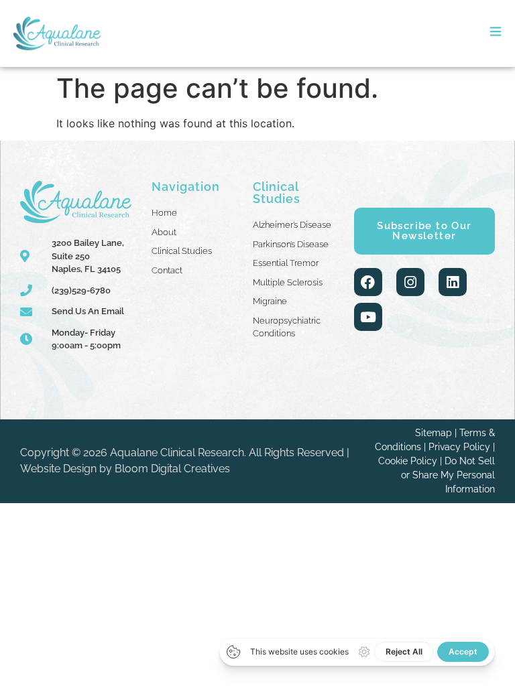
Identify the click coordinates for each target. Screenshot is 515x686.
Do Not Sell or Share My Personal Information (448, 475)
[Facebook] (368, 282)
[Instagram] (410, 282)
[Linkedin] (453, 282)
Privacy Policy (459, 446)
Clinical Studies (276, 193)
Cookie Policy (407, 461)
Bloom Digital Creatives (172, 468)
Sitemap (433, 432)
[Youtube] (368, 317)
